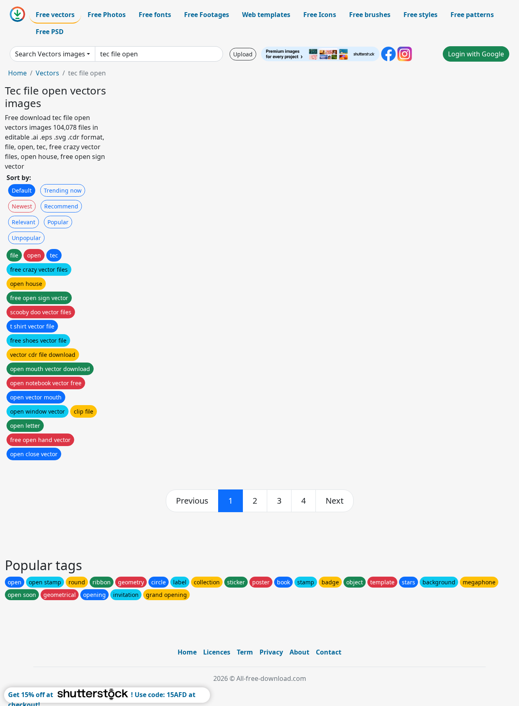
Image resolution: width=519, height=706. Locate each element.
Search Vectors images (50, 53)
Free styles (420, 14)
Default (22, 190)
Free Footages (206, 14)
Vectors (47, 73)
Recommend (61, 206)
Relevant (23, 222)
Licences (216, 652)
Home (17, 73)
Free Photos (107, 14)
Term (245, 652)
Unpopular (26, 238)
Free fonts (155, 14)
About (299, 652)
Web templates (266, 14)
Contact (328, 652)
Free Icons (319, 14)
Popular (58, 222)
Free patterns (472, 14)
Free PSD (50, 31)
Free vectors (55, 14)
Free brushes (369, 14)
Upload (243, 54)
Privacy (271, 652)
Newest (22, 206)
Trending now (62, 190)
